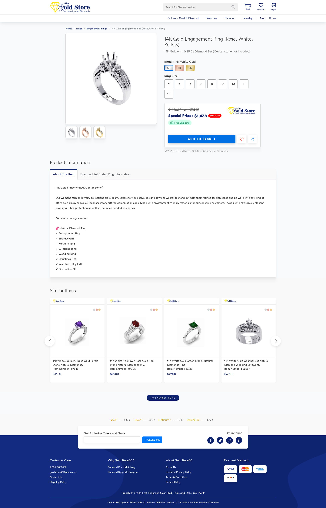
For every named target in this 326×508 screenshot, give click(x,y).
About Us (171, 467)
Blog (262, 18)
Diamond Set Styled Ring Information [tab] (105, 174)
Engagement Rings (96, 28)
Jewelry (247, 18)
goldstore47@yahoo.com (63, 472)
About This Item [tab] (64, 174)
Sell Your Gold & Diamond (183, 18)
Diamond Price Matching (121, 467)
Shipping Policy (58, 482)
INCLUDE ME (152, 439)
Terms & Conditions (176, 477)
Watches (212, 18)
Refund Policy (173, 482)
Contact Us (56, 477)
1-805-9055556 (58, 467)
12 (168, 94)
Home (272, 18)
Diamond (230, 18)
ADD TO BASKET (202, 139)
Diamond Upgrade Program (123, 472)
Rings (79, 28)
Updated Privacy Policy (178, 472)
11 (244, 84)
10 (233, 84)
